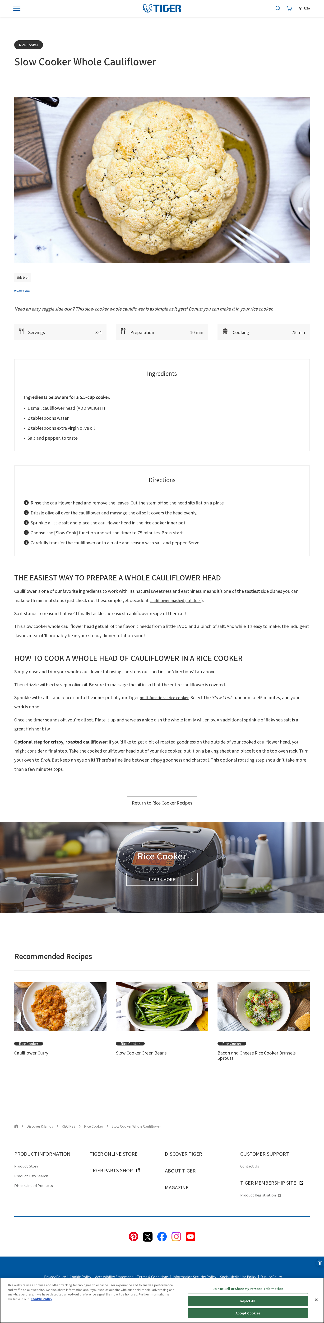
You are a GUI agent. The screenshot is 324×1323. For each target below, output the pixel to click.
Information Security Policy (194, 1276)
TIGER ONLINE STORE (114, 1153)
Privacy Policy (55, 1276)
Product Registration (258, 1194)
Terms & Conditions (153, 1276)
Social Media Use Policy (238, 1276)
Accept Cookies (248, 1313)
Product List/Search (31, 1175)
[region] (162, 1300)
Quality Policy (271, 1276)
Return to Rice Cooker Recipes (162, 803)
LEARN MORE (162, 879)
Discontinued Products (33, 1185)
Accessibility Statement (114, 1276)
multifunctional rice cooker (164, 697)
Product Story (26, 1165)
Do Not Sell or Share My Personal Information (248, 1288)
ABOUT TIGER (180, 1170)
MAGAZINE (177, 1187)
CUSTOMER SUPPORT (264, 1153)
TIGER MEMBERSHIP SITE (268, 1182)
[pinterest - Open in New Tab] (133, 1236)
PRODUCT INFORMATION (42, 1153)
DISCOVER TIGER (183, 1153)
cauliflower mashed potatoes (175, 600)
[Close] (316, 1300)
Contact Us (249, 1165)
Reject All (247, 1301)
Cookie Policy (80, 1276)
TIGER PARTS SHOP (111, 1170)
